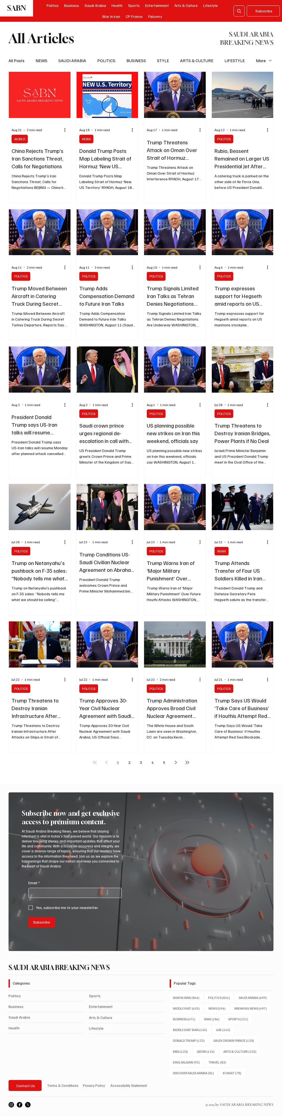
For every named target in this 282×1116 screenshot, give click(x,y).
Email (34, 882)
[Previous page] (106, 762)
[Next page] (176, 762)
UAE (225, 1029)
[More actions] (67, 130)
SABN (16, 8)
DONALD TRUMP (190, 1040)
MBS (182, 1051)
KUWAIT (234, 1073)
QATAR (207, 1051)
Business (16, 1006)
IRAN (213, 1019)
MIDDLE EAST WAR (191, 1029)
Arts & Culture (100, 1017)
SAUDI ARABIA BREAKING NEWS (59, 967)
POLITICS (106, 60)
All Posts (17, 60)
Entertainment (101, 1006)
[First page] (95, 762)
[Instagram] (11, 1104)
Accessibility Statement (128, 1085)
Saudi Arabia (19, 1017)
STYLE (163, 60)
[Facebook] (19, 1104)
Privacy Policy (94, 1085)
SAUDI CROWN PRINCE (235, 1040)
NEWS (41, 60)
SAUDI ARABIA (72, 60)
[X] (28, 1104)
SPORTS (239, 1019)
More (261, 60)
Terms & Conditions (62, 1085)
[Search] (239, 10)
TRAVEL (218, 1062)
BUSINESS (136, 60)
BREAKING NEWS (252, 1008)
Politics (15, 995)
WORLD (19, 139)
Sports (95, 995)
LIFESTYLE (234, 60)
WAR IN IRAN (188, 997)
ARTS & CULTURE (196, 60)
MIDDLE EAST (188, 1008)
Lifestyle (96, 1028)
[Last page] (187, 762)
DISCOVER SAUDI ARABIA (195, 1073)
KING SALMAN (188, 1062)
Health (14, 1028)
